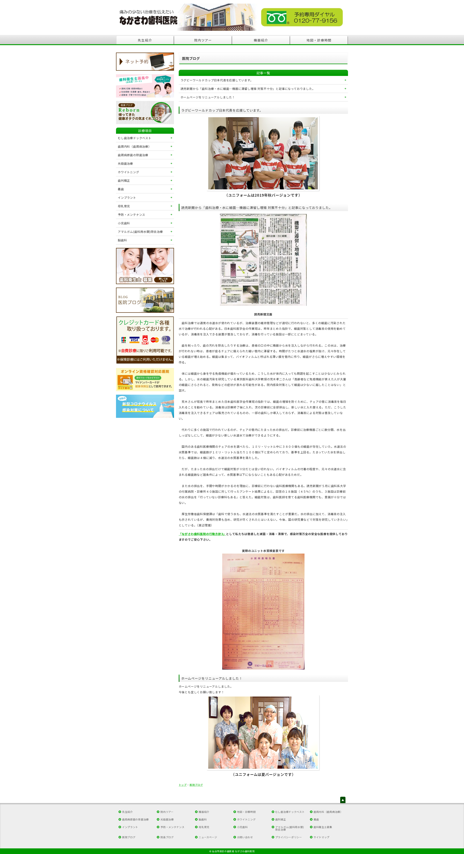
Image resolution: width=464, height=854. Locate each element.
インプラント (127, 197)
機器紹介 (261, 40)
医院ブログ (129, 837)
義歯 (121, 189)
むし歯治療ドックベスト (134, 138)
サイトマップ (322, 837)
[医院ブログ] (145, 300)
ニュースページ (208, 837)
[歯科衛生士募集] (145, 85)
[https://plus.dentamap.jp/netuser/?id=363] (145, 62)
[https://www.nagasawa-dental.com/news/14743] (145, 379)
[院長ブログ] (145, 112)
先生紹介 (145, 40)
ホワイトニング (128, 172)
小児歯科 (124, 223)
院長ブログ (167, 837)
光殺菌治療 (125, 163)
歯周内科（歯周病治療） (134, 146)
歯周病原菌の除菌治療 (133, 155)
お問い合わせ (245, 837)
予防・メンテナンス (131, 214)
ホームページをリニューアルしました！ (208, 97)
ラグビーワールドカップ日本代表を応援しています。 (217, 80)
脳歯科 (122, 240)
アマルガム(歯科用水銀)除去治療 (140, 231)
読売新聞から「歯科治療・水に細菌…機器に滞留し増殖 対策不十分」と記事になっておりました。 (248, 88)
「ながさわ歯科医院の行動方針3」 (202, 534)
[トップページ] (232, 17)
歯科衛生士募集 (323, 827)
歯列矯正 (124, 180)
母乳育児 (124, 206)
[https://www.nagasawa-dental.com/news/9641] (145, 406)
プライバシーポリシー (288, 837)
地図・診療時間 (319, 40)
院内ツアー (203, 40)
